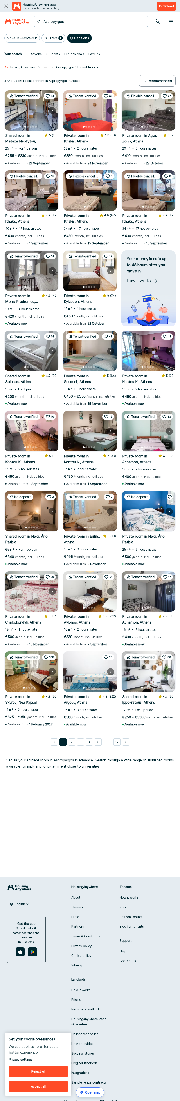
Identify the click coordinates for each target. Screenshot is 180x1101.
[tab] (13, 54)
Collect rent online (85, 1034)
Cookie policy (81, 955)
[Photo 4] (33, 126)
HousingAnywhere (22, 67)
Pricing (125, 907)
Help (123, 951)
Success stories (83, 1053)
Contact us (128, 961)
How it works (129, 897)
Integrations (80, 1073)
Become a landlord (85, 1009)
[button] (22, 38)
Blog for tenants (132, 926)
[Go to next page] (125, 742)
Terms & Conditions (85, 936)
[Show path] (45, 67)
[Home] (16, 21)
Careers (77, 907)
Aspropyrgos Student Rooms (77, 67)
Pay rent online (131, 917)
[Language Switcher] (157, 21)
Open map (92, 1092)
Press (75, 917)
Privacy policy (81, 946)
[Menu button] (171, 21)
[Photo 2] (28, 126)
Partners (77, 926)
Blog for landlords (84, 1063)
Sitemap (77, 965)
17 (117, 742)
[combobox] (93, 21)
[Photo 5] (35, 126)
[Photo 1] (25, 126)
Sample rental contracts (89, 1082)
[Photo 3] (30, 126)
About (75, 897)
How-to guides (82, 1043)
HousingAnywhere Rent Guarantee (88, 1021)
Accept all (38, 1086)
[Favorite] (170, 497)
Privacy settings (20, 1059)
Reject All (38, 1071)
